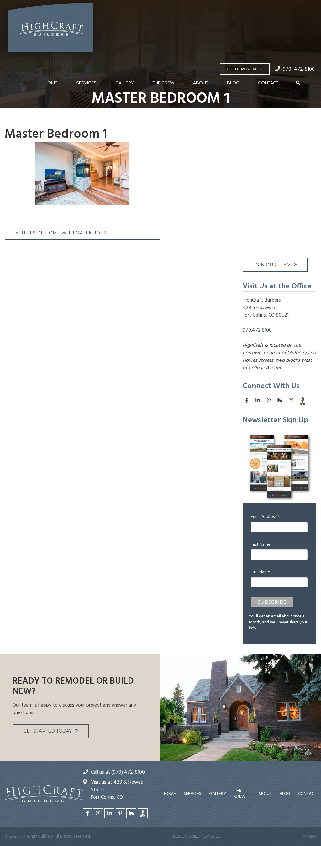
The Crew (163, 82)
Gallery (124, 82)
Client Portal (242, 68)
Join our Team (272, 265)
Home (50, 82)
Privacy (309, 836)
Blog (233, 82)
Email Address (265, 516)
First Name (261, 544)
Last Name (260, 572)
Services (86, 82)
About (200, 82)
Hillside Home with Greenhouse (65, 233)
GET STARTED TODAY (47, 731)
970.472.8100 (257, 330)
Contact (268, 82)
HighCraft (51, 30)
